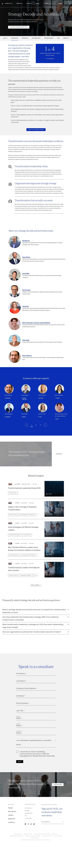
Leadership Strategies (14, 534)
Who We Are (12, 811)
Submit (19, 761)
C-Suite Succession (14, 555)
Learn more (59, 453)
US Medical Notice (47, 835)
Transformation (13, 493)
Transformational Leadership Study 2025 (24, 488)
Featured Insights (49, 38)
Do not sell (54, 834)
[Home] (3, 3)
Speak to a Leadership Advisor (36, 129)
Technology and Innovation (27, 514)
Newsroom (11, 819)
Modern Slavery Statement (33, 835)
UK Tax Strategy (34, 837)
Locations (11, 822)
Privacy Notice (18, 834)
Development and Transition (29, 555)
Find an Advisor (58, 784)
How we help (25, 38)
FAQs (58, 38)
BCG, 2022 (51, 58)
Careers (10, 815)
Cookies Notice (28, 834)
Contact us (66, 38)
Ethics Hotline (58, 835)
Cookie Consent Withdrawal (42, 834)
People (10, 808)
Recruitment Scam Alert (17, 835)
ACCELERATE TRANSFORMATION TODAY (19, 27)
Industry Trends (13, 514)
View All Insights (35, 585)
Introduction (14, 38)
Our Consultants (36, 38)
